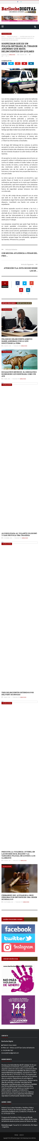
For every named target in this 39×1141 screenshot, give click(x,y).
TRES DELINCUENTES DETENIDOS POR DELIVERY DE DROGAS (18, 693)
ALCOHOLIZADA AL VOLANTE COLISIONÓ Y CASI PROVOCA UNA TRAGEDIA (19, 534)
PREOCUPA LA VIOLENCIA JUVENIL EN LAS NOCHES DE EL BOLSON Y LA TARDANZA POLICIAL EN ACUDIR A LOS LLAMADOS (18, 855)
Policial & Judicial (6, 33)
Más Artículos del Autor (24, 303)
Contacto (21, 1135)
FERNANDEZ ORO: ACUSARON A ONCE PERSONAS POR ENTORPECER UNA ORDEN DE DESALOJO (19, 897)
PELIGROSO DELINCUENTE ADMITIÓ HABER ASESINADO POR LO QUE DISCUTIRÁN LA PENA (17, 341)
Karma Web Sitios (32, 1138)
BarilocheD (12, 54)
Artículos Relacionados (9, 303)
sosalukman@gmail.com (11, 1053)
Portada (16, 1135)
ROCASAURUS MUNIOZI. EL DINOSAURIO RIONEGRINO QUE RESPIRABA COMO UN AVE (19, 374)
